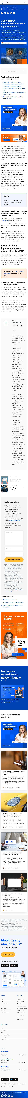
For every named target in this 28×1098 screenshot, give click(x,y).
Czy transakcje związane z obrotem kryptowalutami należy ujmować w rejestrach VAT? (14, 88)
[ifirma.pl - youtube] (12, 1095)
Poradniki (3, 1032)
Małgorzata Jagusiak (9, 827)
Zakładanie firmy (20, 999)
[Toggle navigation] (25, 2)
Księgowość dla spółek (21, 1006)
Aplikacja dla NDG (20, 1014)
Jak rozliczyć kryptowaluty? (10, 599)
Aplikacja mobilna (20, 1019)
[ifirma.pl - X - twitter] (5, 1095)
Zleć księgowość (8, 954)
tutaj (19, 241)
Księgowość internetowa (22, 1008)
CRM (18, 1017)
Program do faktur (20, 1010)
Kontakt (2, 1010)
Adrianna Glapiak (8, 868)
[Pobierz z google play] (14, 965)
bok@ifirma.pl (4, 1054)
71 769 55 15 (23, 1054)
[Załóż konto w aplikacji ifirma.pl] (14, 117)
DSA (12, 1086)
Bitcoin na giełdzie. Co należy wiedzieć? (13, 602)
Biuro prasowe (4, 1008)
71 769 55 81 (23, 1062)
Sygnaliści (3, 1086)
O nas (2, 999)
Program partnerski (5, 1012)
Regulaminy (3, 1083)
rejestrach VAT (5, 220)
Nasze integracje (4, 1037)
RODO (8, 1086)
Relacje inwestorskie (22, 1083)
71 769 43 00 (23, 1069)
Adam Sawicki (8, 787)
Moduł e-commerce (21, 1012)
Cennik (2, 1001)
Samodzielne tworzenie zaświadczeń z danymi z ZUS (13, 894)
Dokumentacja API (5, 1039)
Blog (2, 1028)
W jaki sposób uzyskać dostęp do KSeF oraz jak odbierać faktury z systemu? (13, 853)
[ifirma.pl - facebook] (2, 1095)
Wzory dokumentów (5, 1035)
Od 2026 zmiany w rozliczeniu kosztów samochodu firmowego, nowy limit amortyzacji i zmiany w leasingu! (13, 815)
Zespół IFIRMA (6, 9)
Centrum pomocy (4, 1030)
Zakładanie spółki (20, 1001)
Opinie (2, 1006)
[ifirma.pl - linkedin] (9, 1095)
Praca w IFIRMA (4, 1003)
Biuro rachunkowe (20, 1003)
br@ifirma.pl (3, 1062)
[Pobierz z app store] (5, 965)
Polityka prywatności (12, 1083)
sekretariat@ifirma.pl (5, 1069)
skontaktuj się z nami (14, 520)
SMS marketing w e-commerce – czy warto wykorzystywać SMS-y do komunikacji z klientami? (14, 773)
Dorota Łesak (7, 910)
